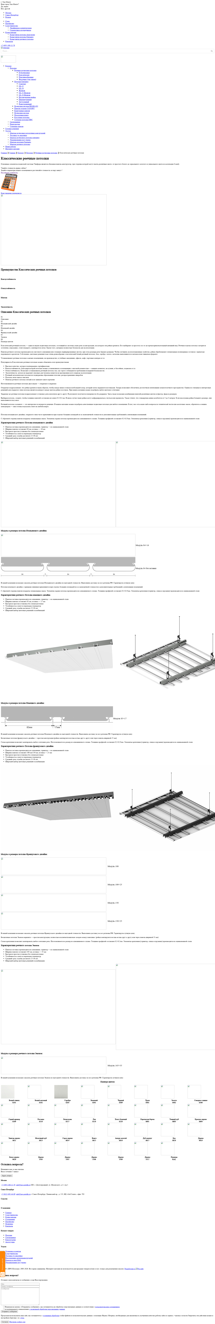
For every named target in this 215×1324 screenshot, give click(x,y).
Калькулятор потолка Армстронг (22, 35)
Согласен (5, 1322)
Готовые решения (12, 129)
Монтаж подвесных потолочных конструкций (27, 133)
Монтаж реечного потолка (20, 144)
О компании (10, 1219)
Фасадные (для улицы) (27, 79)
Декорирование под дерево (20, 140)
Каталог (8, 66)
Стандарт (22, 84)
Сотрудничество (11, 26)
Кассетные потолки (21, 117)
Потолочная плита (21, 115)
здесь (22, 1318)
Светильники (15, 122)
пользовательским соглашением (107, 1307)
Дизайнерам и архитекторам (21, 28)
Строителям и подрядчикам (20, 30)
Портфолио (9, 23)
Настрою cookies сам (17, 1322)
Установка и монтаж (13, 1251)
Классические (24, 75)
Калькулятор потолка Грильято (21, 37)
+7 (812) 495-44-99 (8, 1194)
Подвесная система (21, 113)
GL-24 (21, 88)
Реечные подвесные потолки (25, 70)
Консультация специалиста (11, 193)
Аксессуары (10, 1242)
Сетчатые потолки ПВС (23, 120)
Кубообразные (24, 73)
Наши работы (10, 146)
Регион (8, 17)
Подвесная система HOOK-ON (26, 106)
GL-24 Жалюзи (24, 95)
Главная (4, 153)
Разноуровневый (25, 104)
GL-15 (21, 86)
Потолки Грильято (21, 82)
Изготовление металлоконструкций (19, 1258)
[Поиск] (212, 51)
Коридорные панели (22, 111)
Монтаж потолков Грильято (20, 142)
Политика (9, 1224)
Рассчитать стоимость (9, 172)
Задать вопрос (7, 1176)
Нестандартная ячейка (27, 97)
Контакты (9, 41)
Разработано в (130, 1269)
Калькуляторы (10, 32)
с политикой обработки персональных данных (47, 1309)
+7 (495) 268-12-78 (8, 1185)
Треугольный (24, 102)
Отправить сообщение (9, 1311)
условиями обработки (51, 1315)
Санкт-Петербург (12, 15)
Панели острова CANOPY (24, 108)
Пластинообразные (26, 77)
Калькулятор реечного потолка (21, 39)
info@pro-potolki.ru (23, 1185)
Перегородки (15, 124)
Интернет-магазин (12, 149)
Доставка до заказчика (18, 135)
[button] (1, 54)
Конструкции (10, 1240)
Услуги (8, 131)
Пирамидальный (25, 99)
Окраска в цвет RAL (13, 1260)
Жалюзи (22, 90)
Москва (8, 13)
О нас (7, 21)
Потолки (13, 68)
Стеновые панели (16, 126)
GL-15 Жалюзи (24, 93)
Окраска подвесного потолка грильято (24, 138)
